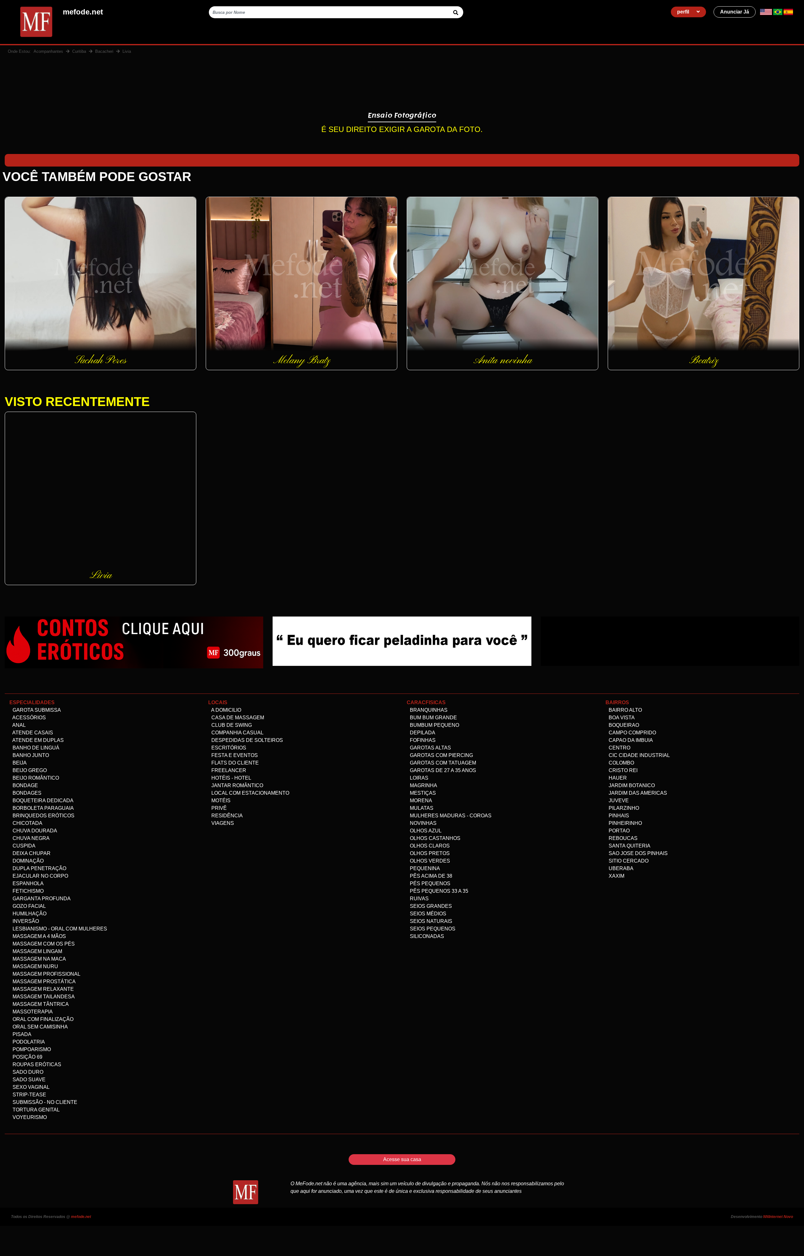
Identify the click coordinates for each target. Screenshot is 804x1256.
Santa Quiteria (628, 845)
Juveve (618, 800)
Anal (18, 725)
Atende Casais (32, 732)
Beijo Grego (29, 770)
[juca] (670, 641)
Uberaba (620, 868)
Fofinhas (422, 740)
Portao (618, 830)
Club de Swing (231, 725)
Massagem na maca (38, 959)
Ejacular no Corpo (39, 876)
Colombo (620, 762)
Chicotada (26, 823)
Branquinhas (428, 710)
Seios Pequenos (432, 928)
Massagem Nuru (34, 966)
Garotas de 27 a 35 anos (442, 770)
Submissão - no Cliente (44, 1102)
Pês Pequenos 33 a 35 (438, 891)
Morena (420, 800)
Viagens (222, 823)
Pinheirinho (624, 823)
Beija (19, 762)
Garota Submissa (36, 710)
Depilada (422, 732)
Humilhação (28, 913)
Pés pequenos (429, 883)
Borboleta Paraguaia (42, 808)
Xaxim (615, 876)
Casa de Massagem (237, 717)
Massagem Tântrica (40, 1004)
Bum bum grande (433, 717)
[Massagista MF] (402, 641)
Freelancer (228, 770)
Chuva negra (30, 838)
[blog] (134, 642)
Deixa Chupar (31, 853)
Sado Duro (27, 1072)
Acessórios (28, 717)
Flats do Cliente (234, 762)
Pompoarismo (31, 1049)
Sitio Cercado (628, 861)
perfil (683, 11)
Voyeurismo (29, 1117)
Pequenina (424, 868)
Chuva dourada (34, 830)
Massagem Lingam (36, 951)
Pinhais (618, 815)
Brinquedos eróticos (42, 815)
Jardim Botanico (631, 785)
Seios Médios (427, 913)
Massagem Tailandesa (43, 996)
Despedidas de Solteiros (246, 740)
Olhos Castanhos (434, 838)
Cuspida (23, 845)
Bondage (24, 785)
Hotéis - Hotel (230, 778)
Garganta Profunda (41, 898)
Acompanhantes (48, 51)
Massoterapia (32, 1011)
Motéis (220, 800)
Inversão (25, 921)
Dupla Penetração (38, 868)
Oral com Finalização (42, 1019)
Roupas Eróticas (36, 1064)
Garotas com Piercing (441, 755)
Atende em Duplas (37, 740)
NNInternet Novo (778, 1217)
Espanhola (27, 883)
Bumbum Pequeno (434, 725)
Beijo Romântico (35, 778)
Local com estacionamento (249, 793)
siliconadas (426, 936)
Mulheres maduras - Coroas (450, 815)
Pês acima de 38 (430, 876)
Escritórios (228, 747)
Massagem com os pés (43, 943)
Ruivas (419, 898)
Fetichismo (27, 891)
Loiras (418, 778)
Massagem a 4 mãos (38, 936)
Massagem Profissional (45, 974)
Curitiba (79, 51)
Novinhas (423, 823)
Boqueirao (623, 725)
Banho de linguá (35, 747)
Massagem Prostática (43, 981)
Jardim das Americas (637, 793)
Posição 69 (26, 1057)
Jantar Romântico (236, 785)
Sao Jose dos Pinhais (637, 853)
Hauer (617, 778)
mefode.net (81, 1217)
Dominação (27, 861)
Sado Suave (28, 1079)
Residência (226, 815)
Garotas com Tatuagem (442, 762)
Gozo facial (28, 906)
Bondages (26, 793)
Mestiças (422, 793)
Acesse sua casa (402, 1159)
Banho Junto (30, 755)
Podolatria (28, 1042)
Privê (218, 808)
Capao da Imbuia (630, 740)
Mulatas (421, 808)
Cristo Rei (622, 770)
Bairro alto (624, 710)
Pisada (21, 1034)
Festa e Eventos (234, 755)
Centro (618, 747)
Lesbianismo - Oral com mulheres (59, 928)
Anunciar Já (734, 11)
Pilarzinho (623, 808)
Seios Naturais (430, 921)
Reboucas (622, 838)
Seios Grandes (430, 906)
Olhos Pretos (429, 853)
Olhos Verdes (429, 861)
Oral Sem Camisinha (39, 1026)
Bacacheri (104, 51)
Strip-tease (28, 1094)
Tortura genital (35, 1109)
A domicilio (225, 710)
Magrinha (423, 785)
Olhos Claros (429, 845)
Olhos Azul (425, 830)
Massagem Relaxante (42, 989)
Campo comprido (631, 732)
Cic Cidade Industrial (638, 755)
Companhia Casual (236, 732)
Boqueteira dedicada (42, 800)
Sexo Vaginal (30, 1087)
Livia (126, 51)
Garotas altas (430, 747)
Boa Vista (621, 717)
